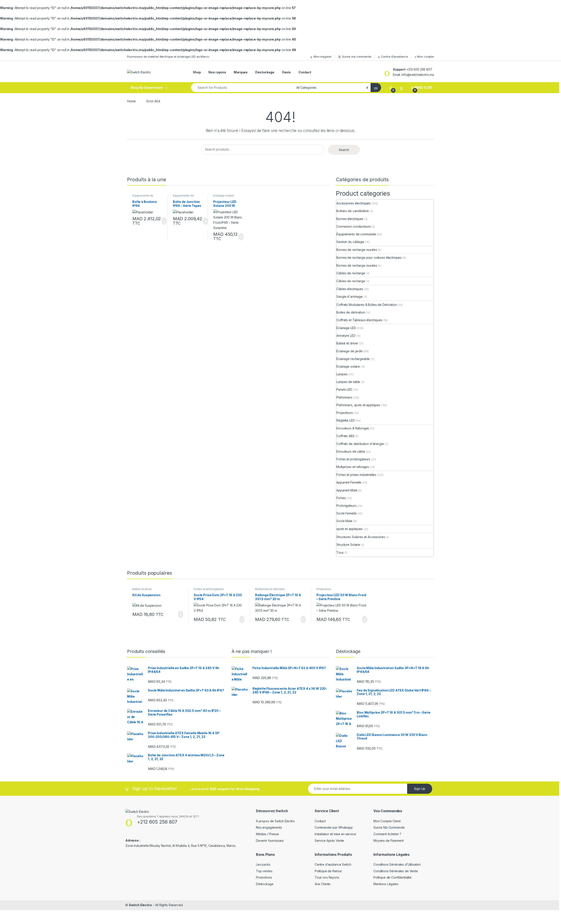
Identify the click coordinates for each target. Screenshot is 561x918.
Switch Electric (140, 905)
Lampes (341, 374)
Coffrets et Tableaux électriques (359, 320)
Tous (339, 552)
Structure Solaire (348, 544)
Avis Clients (322, 884)
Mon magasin (323, 56)
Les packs (263, 864)
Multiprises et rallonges (352, 467)
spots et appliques (349, 529)
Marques (241, 72)
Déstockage (264, 72)
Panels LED (344, 389)
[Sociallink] (127, 854)
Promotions (264, 877)
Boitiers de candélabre (352, 211)
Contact (304, 72)
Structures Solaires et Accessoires (360, 537)
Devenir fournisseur (270, 840)
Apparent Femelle (348, 482)
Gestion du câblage (350, 242)
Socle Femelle (346, 513)
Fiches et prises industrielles (356, 475)
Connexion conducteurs (353, 226)
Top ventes (264, 871)
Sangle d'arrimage (349, 296)
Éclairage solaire (223, 195)
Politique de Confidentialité (392, 877)
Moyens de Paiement (388, 840)
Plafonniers (344, 397)
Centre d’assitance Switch (333, 864)
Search (344, 150)
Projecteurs (344, 413)
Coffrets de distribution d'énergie (360, 444)
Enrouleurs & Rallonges (352, 428)
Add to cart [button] (164, 221)
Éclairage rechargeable (353, 359)
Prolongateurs (346, 505)
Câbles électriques (349, 289)
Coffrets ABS (345, 436)
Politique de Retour (328, 871)
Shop (197, 72)
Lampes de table (348, 382)
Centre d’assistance (394, 56)
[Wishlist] (401, 87)
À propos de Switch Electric (275, 821)
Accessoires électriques (353, 203)
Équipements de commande (142, 197)
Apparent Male (346, 490)
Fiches (341, 498)
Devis (286, 72)
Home (131, 101)
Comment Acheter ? (387, 834)
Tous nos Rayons (327, 877)
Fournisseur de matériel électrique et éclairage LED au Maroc (168, 56)
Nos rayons (217, 72)
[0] (390, 87)
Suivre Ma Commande (389, 827)
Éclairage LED (346, 328)
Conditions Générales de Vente (395, 871)
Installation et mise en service (335, 834)
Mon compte (425, 56)
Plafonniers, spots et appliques (358, 405)
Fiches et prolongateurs (353, 459)
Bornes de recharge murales (356, 250)
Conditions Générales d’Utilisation (397, 864)
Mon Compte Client (387, 821)
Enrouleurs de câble (350, 451)
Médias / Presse (267, 834)
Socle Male (344, 521)
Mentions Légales (385, 884)
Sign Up (419, 788)
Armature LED (345, 335)
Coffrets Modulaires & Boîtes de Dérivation (366, 305)
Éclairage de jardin (349, 351)
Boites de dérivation (350, 312)
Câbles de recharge (350, 273)
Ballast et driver (347, 343)
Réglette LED (345, 420)
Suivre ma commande (356, 56)
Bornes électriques (349, 219)
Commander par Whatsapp (334, 827)
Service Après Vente (329, 840)
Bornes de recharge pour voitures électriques (369, 257)
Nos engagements (269, 827)
